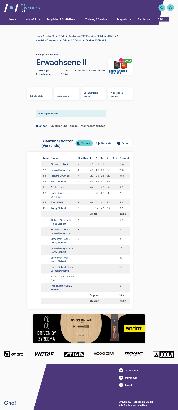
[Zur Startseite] (22, 8)
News (12, 19)
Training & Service (96, 19)
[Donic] (133, 354)
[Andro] (14, 354)
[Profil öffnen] (170, 7)
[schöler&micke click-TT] (120, 66)
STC (160, 19)
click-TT (31, 19)
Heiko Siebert (58, 181)
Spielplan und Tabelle (64, 125)
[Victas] (44, 354)
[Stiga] (74, 354)
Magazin (122, 19)
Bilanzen (41, 125)
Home (39, 36)
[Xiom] (103, 353)
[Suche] (161, 7)
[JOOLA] (163, 354)
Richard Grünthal (60, 175)
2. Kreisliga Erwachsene (47, 40)
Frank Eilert (57, 202)
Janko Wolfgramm (61, 170)
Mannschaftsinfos (93, 125)
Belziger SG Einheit (72, 40)
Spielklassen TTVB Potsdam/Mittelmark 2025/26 (92, 36)
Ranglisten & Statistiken (61, 19)
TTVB (61, 36)
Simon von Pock (59, 164)
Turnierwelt (145, 19)
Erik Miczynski (58, 187)
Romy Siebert (58, 208)
